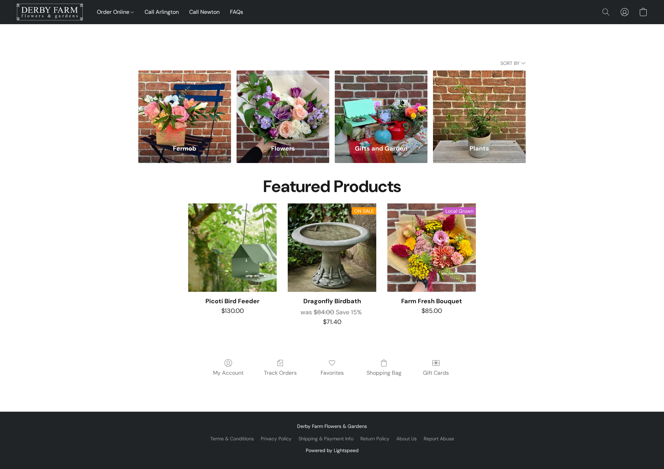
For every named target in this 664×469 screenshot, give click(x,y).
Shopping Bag (384, 372)
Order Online (114, 12)
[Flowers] (283, 103)
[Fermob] (184, 103)
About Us (406, 439)
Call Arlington (162, 12)
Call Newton (204, 12)
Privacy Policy (276, 439)
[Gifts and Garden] (381, 103)
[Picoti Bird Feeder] (232, 247)
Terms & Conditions (232, 439)
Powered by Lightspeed (332, 450)
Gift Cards (436, 372)
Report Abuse (439, 439)
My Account (228, 372)
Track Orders (280, 372)
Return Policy (374, 439)
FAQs (236, 12)
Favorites (332, 372)
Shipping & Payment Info (325, 439)
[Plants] (479, 103)
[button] (50, 12)
